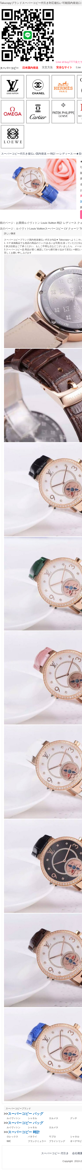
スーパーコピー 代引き (55, 1153)
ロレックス (12, 1136)
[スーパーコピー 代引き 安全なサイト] (27, 62)
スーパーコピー (9, 68)
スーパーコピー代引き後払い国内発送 (24, 153)
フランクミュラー (37, 1141)
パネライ (32, 1136)
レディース (66, 153)
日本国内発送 (30, 67)
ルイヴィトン (13, 1118)
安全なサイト (64, 67)
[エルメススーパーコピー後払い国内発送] (63, 87)
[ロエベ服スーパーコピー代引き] (12, 137)
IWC (9, 1141)
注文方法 (47, 67)
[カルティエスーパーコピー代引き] (38, 112)
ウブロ (52, 1136)
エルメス (53, 1118)
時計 (53, 153)
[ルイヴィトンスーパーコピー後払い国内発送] (12, 87)
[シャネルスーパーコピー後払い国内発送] (38, 87)
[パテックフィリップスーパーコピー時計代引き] (63, 112)
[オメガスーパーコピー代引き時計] (12, 112)
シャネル (32, 1118)
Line (78, 67)
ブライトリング (57, 1141)
